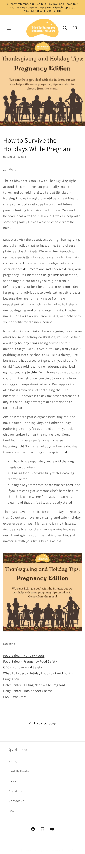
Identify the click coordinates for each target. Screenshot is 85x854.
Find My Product (20, 771)
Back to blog (45, 723)
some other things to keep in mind (42, 452)
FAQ (11, 811)
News (12, 781)
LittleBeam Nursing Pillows (35, 850)
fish (20, 446)
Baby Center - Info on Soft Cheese (27, 691)
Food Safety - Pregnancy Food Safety (30, 661)
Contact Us (16, 801)
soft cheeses (54, 269)
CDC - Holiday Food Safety (22, 667)
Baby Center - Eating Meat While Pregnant (34, 685)
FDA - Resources (14, 697)
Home (13, 761)
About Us (15, 791)
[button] (9, 28)
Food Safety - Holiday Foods (23, 655)
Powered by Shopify (63, 850)
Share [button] (12, 169)
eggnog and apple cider (20, 372)
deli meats (30, 269)
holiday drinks (28, 343)
